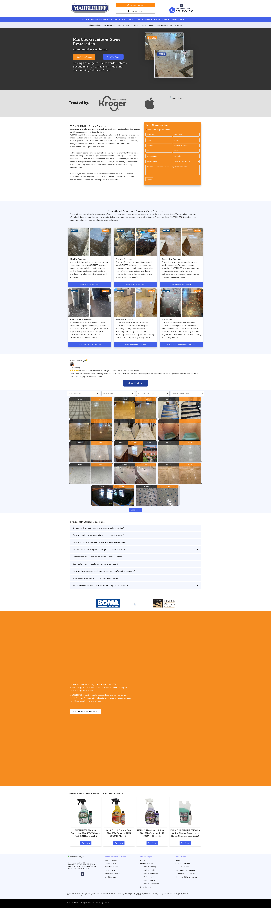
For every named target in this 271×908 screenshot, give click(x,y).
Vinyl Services (110, 877)
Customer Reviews (183, 863)
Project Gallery (176, 25)
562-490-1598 (184, 11)
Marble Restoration (151, 884)
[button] (135, 528)
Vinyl (127, 25)
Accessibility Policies (102, 903)
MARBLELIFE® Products (158, 25)
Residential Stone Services (125, 19)
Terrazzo (120, 25)
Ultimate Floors (95, 25)
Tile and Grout (109, 25)
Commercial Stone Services (102, 19)
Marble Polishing (150, 870)
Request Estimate (183, 867)
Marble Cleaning (149, 867)
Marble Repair (149, 877)
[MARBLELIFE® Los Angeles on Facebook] (181, 5)
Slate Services (110, 870)
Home (84, 19)
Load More (135, 510)
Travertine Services (178, 19)
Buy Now (86, 843)
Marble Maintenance (151, 873)
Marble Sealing (149, 880)
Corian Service (110, 863)
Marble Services (144, 19)
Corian (144, 25)
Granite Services (160, 19)
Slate (136, 25)
